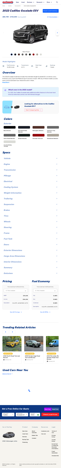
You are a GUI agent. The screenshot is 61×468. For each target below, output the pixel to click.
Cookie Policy (54, 440)
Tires (6, 216)
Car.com (43, 434)
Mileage (7, 175)
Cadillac (10, 6)
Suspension (9, 204)
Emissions (8, 273)
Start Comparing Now (32, 110)
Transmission (10, 170)
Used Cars (55, 409)
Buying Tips (25, 439)
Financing (25, 442)
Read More (5, 82)
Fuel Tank (8, 239)
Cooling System (11, 187)
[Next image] (57, 33)
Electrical (8, 181)
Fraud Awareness (55, 452)
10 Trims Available (52, 17)
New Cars (48, 409)
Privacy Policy (54, 436)
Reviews (24, 436)
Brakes (7, 210)
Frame (6, 233)
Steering (7, 227)
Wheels (7, 221)
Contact (34, 438)
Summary (8, 267)
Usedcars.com (45, 431)
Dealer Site (35, 435)
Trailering (8, 198)
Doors (6, 244)
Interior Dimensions (12, 262)
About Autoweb (34, 431)
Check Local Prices (50, 414)
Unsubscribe (55, 455)
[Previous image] (3, 33)
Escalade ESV (18, 6)
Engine (7, 164)
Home (3, 6)
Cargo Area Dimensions (14, 256)
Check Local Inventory (50, 10)
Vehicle (7, 158)
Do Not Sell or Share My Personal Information (55, 446)
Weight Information (12, 193)
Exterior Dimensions (13, 250)
